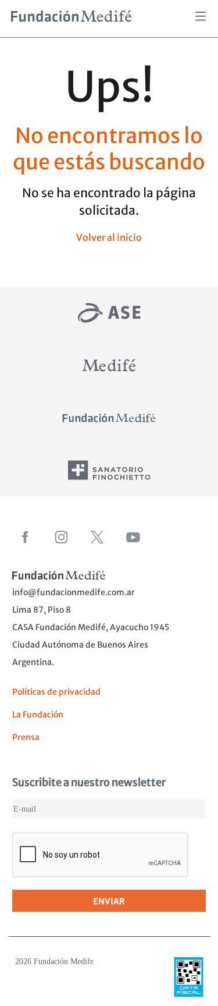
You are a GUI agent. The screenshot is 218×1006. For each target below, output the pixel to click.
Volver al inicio (109, 237)
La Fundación (37, 714)
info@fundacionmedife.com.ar (73, 592)
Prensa (26, 737)
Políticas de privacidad (56, 692)
